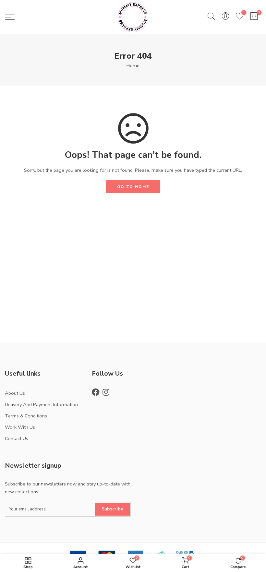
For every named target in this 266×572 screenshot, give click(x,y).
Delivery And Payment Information (41, 404)
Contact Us (16, 438)
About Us (15, 393)
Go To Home (133, 186)
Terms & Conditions (26, 416)
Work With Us (20, 427)
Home (133, 65)
